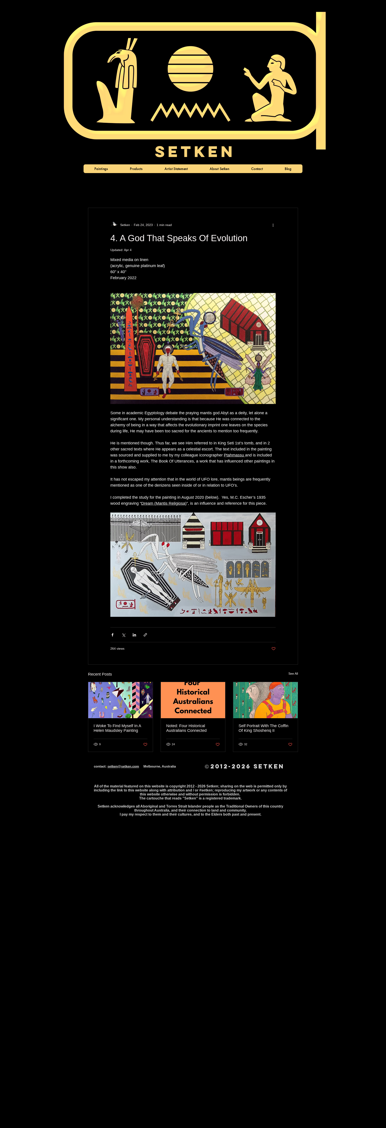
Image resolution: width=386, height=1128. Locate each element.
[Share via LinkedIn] (134, 635)
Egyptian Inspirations (125, 194)
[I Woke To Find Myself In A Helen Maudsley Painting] (120, 700)
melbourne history (256, 194)
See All (293, 673)
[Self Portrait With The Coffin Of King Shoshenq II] (265, 700)
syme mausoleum (187, 194)
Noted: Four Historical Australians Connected (186, 728)
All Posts (94, 194)
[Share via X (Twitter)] (123, 635)
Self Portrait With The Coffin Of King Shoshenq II (263, 728)
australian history (221, 194)
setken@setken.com (123, 766)
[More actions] (273, 225)
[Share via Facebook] (112, 635)
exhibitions (157, 194)
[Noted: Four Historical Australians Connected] (193, 700)
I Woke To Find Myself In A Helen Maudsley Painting (117, 728)
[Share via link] (145, 635)
